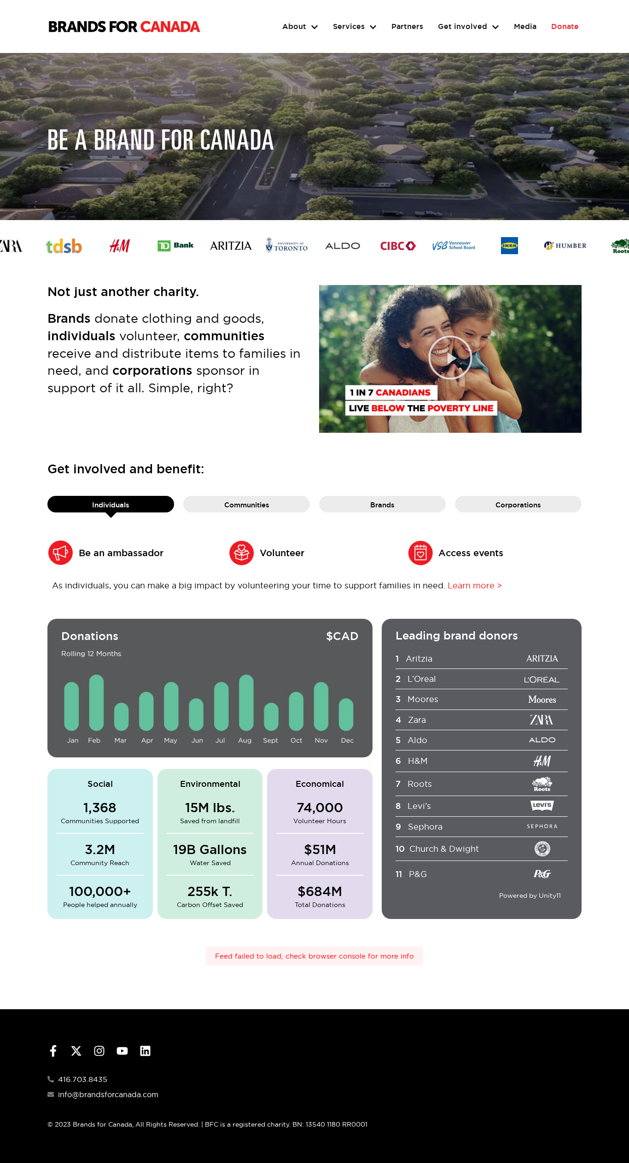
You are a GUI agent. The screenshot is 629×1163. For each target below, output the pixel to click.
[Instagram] (99, 1051)
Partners (407, 26)
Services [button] (349, 26)
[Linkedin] (145, 1051)
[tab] (110, 504)
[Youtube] (122, 1051)
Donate (565, 26)
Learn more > (475, 585)
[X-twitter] (76, 1051)
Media (525, 26)
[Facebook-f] (53, 1051)
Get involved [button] (462, 26)
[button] (450, 359)
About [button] (294, 26)
